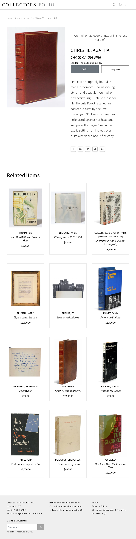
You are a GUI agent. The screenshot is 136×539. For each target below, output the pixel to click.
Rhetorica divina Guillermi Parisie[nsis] (110, 242)
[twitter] (95, 149)
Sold (84, 69)
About (95, 502)
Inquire (115, 69)
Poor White (25, 390)
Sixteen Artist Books (68, 317)
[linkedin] (102, 149)
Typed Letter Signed (25, 317)
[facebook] (73, 149)
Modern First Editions (32, 18)
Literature (18, 18)
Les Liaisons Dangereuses (67, 464)
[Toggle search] (114, 4)
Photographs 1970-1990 (68, 237)
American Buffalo (110, 317)
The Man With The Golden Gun (25, 238)
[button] (40, 527)
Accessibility (99, 513)
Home (9, 18)
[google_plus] (80, 149)
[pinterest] (87, 149)
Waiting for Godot (110, 390)
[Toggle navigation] (132, 5)
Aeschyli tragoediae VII (68, 390)
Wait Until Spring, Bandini (25, 464)
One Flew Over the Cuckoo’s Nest (110, 465)
